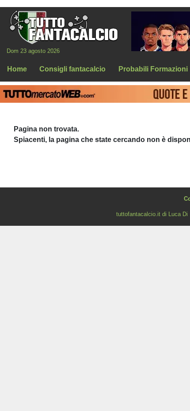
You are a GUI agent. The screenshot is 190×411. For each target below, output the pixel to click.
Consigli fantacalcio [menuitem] (72, 69)
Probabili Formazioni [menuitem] (153, 69)
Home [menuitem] (17, 69)
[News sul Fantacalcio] (63, 27)
